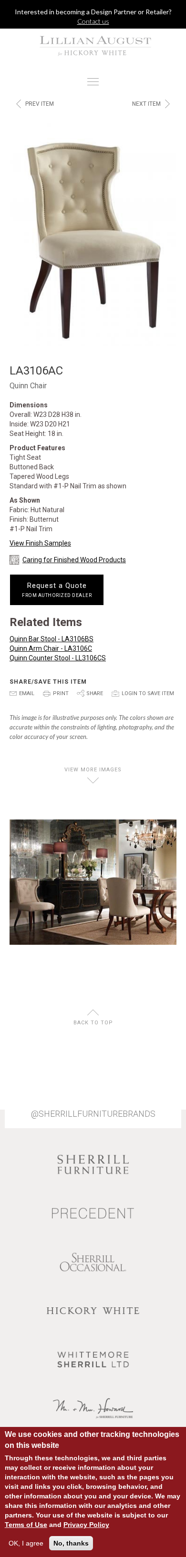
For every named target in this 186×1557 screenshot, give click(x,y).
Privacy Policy (86, 1524)
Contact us (93, 21)
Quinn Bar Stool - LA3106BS (51, 639)
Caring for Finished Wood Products (74, 560)
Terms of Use (26, 1524)
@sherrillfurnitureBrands (93, 1114)
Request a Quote (57, 589)
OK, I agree (26, 1543)
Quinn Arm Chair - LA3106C (51, 648)
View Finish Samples (40, 543)
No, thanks (71, 1543)
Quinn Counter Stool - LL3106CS (58, 658)
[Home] (93, 46)
